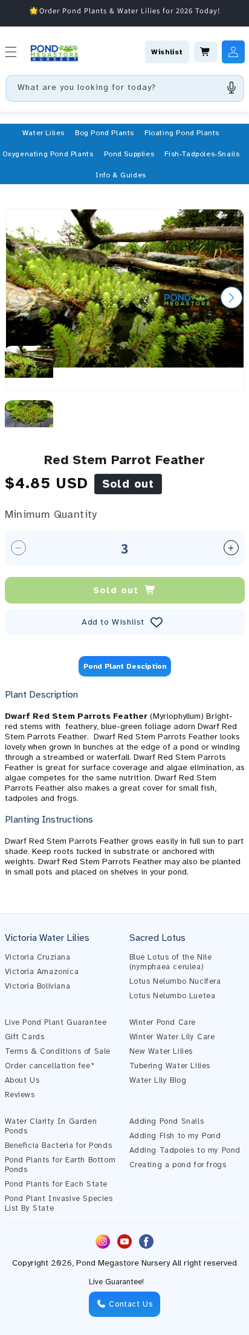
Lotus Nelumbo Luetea (172, 996)
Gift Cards (25, 1037)
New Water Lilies (161, 1051)
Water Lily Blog (158, 1080)
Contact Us (129, 1304)
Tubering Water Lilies (170, 1066)
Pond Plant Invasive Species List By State (59, 1203)
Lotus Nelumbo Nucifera (175, 981)
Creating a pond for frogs (178, 1165)
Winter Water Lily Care (172, 1037)
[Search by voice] (231, 87)
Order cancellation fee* (50, 1066)
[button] (43, 133)
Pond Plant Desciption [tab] (124, 666)
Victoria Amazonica (42, 972)
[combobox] (124, 88)
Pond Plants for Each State (56, 1184)
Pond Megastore (107, 1263)
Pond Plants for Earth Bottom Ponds (60, 1164)
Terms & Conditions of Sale (58, 1051)
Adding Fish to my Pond (175, 1136)
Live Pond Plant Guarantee (56, 1022)
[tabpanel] (125, 783)
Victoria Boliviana (38, 986)
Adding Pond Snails (166, 1121)
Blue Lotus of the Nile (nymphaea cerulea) (170, 962)
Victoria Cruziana (38, 957)
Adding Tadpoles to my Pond (185, 1150)
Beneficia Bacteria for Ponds (58, 1145)
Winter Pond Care (162, 1022)
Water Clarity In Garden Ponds (51, 1126)
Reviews (20, 1095)
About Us (22, 1080)
